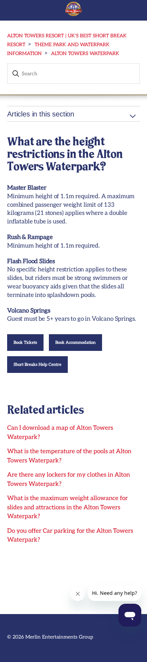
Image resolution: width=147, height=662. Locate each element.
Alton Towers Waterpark (85, 53)
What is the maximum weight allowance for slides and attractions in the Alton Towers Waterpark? (67, 507)
